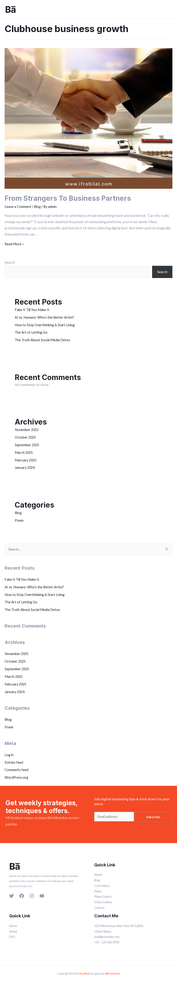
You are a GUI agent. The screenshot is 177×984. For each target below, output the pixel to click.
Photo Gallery (103, 896)
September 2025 (27, 445)
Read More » (14, 244)
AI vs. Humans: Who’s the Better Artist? (44, 317)
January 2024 (25, 468)
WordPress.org (16, 777)
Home (13, 926)
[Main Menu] (169, 9)
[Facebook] (21, 896)
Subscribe (153, 817)
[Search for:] (88, 549)
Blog (37, 207)
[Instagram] (32, 896)
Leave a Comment (18, 207)
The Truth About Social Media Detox (42, 340)
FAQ (12, 937)
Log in (9, 755)
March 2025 (24, 453)
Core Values (102, 886)
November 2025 (26, 430)
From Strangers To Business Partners (68, 198)
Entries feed (14, 762)
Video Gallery (103, 902)
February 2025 (25, 460)
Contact (99, 907)
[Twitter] (11, 896)
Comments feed (16, 770)
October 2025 (25, 437)
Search (10, 262)
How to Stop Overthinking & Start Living (45, 325)
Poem (19, 520)
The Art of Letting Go (31, 332)
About (98, 874)
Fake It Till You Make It (32, 310)
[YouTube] (42, 896)
